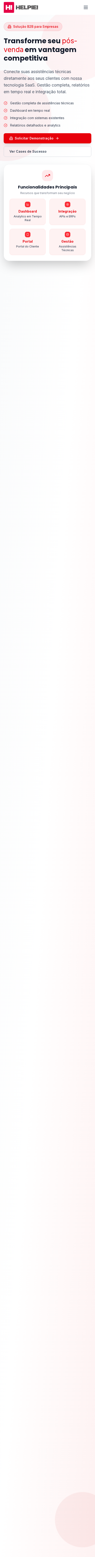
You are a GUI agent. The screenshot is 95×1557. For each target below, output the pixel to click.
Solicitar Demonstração (34, 138)
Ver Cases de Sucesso (28, 151)
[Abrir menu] (86, 7)
